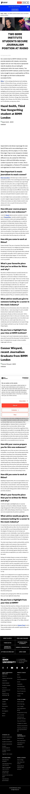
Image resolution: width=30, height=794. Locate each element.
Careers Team (21, 625)
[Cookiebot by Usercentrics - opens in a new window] (22, 378)
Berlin (3, 715)
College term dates (22, 723)
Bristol (4, 708)
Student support (6, 739)
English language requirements (6, 768)
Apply (19, 2)
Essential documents (22, 725)
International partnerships (5, 779)
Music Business (21, 686)
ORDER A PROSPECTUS (22, 647)
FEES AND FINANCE (22, 638)
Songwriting (7, 217)
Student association (7, 744)
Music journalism (5, 178)
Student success (6, 685)
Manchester (5, 706)
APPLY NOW (22, 651)
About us (4, 676)
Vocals (7, 215)
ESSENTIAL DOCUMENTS (7, 647)
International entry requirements (7, 764)
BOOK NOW (15, 9)
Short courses (20, 714)
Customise (14, 410)
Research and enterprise (5, 694)
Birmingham (5, 711)
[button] (26, 3)
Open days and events (20, 762)
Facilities (4, 687)
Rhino (2, 81)
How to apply (20, 706)
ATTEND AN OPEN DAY (7, 651)
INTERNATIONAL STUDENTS (22, 642)
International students (5, 760)
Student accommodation (6, 747)
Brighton (4, 704)
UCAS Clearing (20, 704)
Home (2, 13)
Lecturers (4, 680)
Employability (20, 738)
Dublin (3, 713)
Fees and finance (21, 721)
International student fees (5, 772)
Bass (18, 674)
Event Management (22, 679)
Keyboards (19, 684)
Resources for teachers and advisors (20, 767)
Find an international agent (7, 775)
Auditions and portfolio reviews (21, 717)
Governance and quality (6, 690)
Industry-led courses (7, 678)
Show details (22, 401)
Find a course (20, 701)
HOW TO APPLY (7, 638)
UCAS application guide (21, 709)
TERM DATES (7, 642)
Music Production (21, 691)
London (4, 701)
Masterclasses (5, 683)
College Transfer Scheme (6, 750)
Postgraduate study (22, 712)
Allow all (15, 405)
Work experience (21, 740)
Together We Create (7, 754)
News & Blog (20, 759)
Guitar (18, 681)
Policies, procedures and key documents (22, 728)
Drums (18, 677)
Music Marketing (21, 688)
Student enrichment (7, 741)
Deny (15, 414)
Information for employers (21, 743)
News (5, 13)
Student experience (7, 737)
